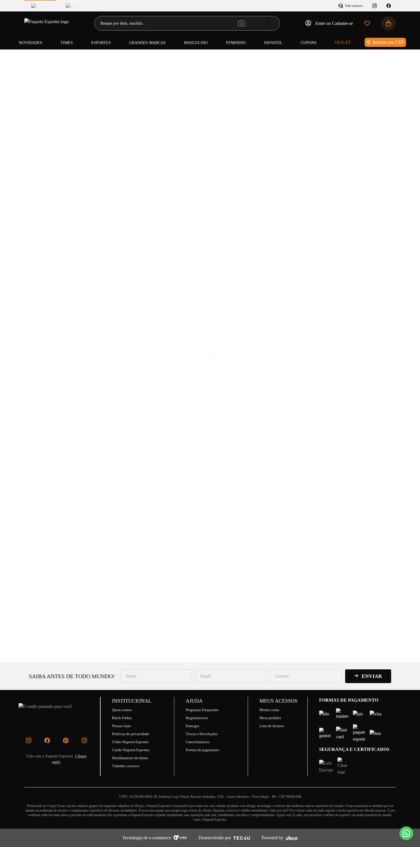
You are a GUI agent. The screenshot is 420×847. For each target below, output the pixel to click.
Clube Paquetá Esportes (130, 742)
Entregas (192, 726)
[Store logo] (47, 23)
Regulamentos (197, 718)
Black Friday (122, 718)
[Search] (268, 23)
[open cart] (388, 23)
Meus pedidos (270, 718)
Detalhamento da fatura (130, 758)
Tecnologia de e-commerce (146, 837)
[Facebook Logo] (47, 740)
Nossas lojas (121, 726)
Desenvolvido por (215, 837)
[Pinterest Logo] (66, 740)
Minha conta (269, 710)
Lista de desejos (271, 726)
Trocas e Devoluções (202, 734)
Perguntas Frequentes (202, 710)
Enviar (372, 676)
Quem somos (122, 710)
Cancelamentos (197, 742)
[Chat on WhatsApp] (406, 833)
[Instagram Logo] (29, 740)
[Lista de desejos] (367, 23)
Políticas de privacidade (130, 734)
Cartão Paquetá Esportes (130, 750)
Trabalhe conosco (125, 766)
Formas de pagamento (202, 750)
